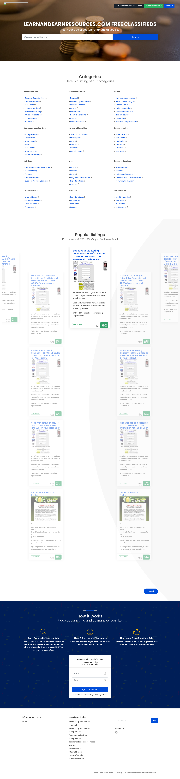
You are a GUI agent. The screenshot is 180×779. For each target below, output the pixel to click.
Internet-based (31, 151)
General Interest (32, 101)
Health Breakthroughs (125, 101)
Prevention (120, 118)
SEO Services (121, 207)
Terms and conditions (103, 773)
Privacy (119, 773)
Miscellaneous (76, 151)
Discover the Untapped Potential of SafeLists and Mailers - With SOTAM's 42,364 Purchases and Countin (44, 280)
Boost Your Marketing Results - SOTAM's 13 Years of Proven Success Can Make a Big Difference (89, 255)
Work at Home (31, 204)
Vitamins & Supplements (126, 121)
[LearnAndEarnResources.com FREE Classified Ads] (16, 6)
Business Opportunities (34, 98)
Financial (74, 98)
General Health (122, 105)
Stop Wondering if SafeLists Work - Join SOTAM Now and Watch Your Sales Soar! (45, 425)
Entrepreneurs (31, 118)
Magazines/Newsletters (80, 177)
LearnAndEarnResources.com (129, 6)
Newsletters (75, 200)
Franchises (29, 207)
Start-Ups (120, 144)
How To (73, 108)
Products (74, 204)
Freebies (28, 121)
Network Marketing (33, 111)
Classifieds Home (154, 6)
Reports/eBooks (77, 181)
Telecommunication (79, 134)
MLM (27, 144)
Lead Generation (123, 197)
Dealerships (30, 138)
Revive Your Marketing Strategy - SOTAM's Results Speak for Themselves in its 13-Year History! (45, 354)
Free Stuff (120, 151)
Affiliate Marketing (33, 115)
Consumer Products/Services (37, 167)
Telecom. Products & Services (128, 177)
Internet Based (31, 197)
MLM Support (75, 138)
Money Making (31, 171)
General (73, 148)
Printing (119, 171)
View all (150, 591)
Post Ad (169, 6)
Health (73, 141)
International (30, 141)
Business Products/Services (36, 181)
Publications (75, 111)
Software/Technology (125, 181)
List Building (120, 204)
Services (73, 207)
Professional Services (124, 111)
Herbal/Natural (122, 115)
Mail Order (29, 105)
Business (74, 171)
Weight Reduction (123, 108)
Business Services (32, 108)
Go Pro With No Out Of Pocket (42, 494)
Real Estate (120, 138)
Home (24, 721)
